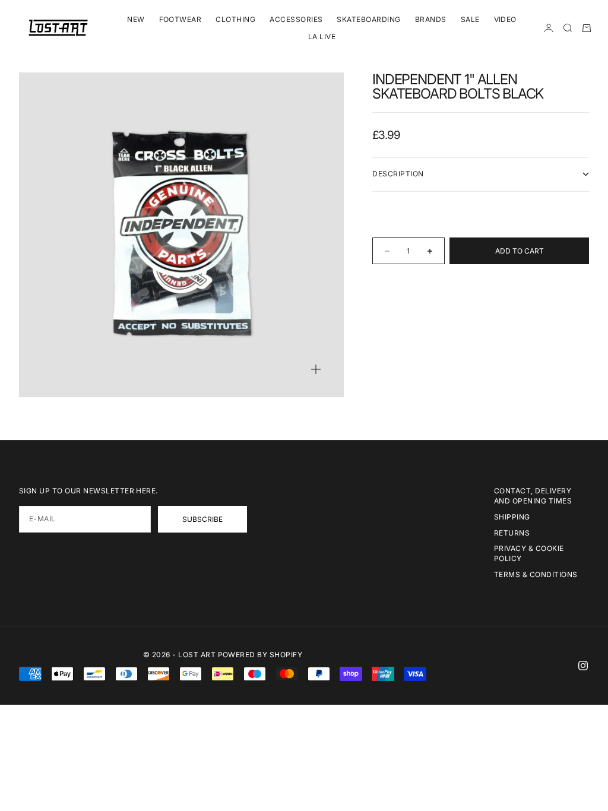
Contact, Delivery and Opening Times (533, 495)
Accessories (296, 19)
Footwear (180, 19)
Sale (470, 19)
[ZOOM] (316, 369)
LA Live (321, 36)
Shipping (512, 516)
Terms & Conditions (536, 574)
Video (505, 19)
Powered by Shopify (260, 654)
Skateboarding (368, 19)
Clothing (235, 19)
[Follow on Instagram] (583, 665)
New (135, 19)
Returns (512, 532)
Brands (430, 19)
